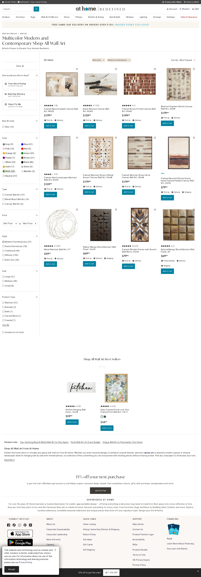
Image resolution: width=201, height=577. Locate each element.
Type (4, 189)
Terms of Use (139, 555)
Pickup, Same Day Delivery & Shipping (101, 529)
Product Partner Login (143, 534)
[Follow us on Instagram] (19, 525)
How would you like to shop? (15, 75)
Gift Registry (89, 550)
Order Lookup (89, 524)
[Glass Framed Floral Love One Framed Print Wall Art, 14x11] (102, 416)
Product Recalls (140, 550)
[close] (55, 550)
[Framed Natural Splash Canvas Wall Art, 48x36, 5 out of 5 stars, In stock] (62, 84)
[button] (100, 8)
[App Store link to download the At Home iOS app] (20, 533)
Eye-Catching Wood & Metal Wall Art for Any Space (44, 442)
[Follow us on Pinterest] (25, 525)
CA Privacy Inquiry (141, 560)
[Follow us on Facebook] (8, 525)
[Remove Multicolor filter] (103, 60)
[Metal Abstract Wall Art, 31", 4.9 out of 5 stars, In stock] (62, 225)
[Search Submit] (36, 9)
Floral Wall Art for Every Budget (85, 442)
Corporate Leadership (56, 534)
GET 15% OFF (111, 573)
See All (5, 325)
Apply (169, 538)
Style (4, 236)
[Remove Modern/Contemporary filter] (129, 60)
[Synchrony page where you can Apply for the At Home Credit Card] (173, 529)
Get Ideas (87, 539)
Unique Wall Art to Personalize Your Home (123, 442)
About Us (50, 524)
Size (4, 271)
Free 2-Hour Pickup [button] (39, 2)
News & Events (53, 539)
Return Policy (89, 534)
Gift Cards (88, 545)
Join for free (100, 491)
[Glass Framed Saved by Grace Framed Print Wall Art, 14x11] (105, 416)
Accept (11, 569)
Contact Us (138, 529)
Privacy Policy (139, 565)
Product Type (8, 297)
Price (4, 215)
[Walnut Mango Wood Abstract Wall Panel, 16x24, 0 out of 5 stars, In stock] (101, 225)
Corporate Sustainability (58, 529)
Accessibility (139, 539)
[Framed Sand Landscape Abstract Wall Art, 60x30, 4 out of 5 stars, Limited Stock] (62, 153)
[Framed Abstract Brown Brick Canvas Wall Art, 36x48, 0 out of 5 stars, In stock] (140, 153)
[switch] (77, 69)
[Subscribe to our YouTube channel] (30, 525)
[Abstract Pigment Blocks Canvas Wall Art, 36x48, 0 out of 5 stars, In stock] (179, 84)
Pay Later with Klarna (177, 549)
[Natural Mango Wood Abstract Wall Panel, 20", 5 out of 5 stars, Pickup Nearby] (179, 225)
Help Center (138, 524)
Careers (50, 545)
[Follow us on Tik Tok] (14, 525)
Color (4, 138)
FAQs (135, 545)
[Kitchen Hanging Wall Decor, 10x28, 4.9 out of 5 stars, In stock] (81, 388)
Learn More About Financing (180, 544)
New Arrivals (8, 121)
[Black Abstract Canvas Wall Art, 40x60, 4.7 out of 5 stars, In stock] (101, 84)
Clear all (20, 66)
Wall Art (23, 34)
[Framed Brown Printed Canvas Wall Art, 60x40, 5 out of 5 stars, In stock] (140, 84)
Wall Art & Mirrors (9, 34)
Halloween (24, 2)
